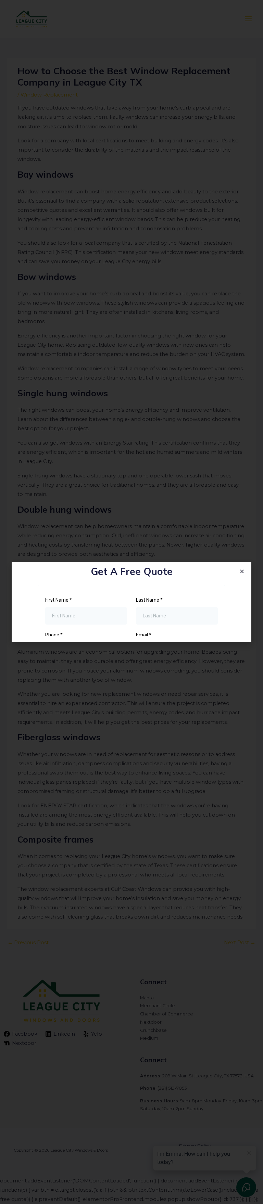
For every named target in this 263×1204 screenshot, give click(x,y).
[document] (131, 602)
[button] (242, 571)
